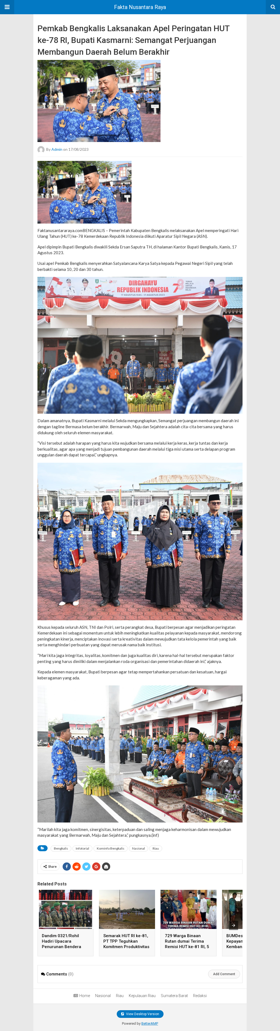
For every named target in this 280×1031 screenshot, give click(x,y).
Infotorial (82, 848)
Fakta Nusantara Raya (140, 7)
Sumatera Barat (174, 996)
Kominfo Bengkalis (110, 848)
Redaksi (200, 996)
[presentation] (233, 925)
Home (84, 996)
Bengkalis (61, 848)
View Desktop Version (142, 1014)
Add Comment (224, 974)
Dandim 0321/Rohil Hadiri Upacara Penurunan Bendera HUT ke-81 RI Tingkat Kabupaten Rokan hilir (63, 946)
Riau (156, 848)
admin (56, 149)
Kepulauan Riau (142, 996)
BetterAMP (149, 1023)
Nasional (138, 848)
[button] (7, 7)
